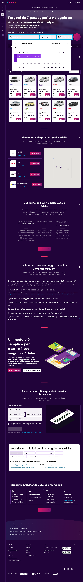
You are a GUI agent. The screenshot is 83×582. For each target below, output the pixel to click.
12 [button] (35, 56)
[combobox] (16, 32)
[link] (35, 153)
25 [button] (31, 64)
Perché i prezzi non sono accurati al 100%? (22, 534)
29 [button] (19, 67)
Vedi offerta (18, 94)
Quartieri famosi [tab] (29, 453)
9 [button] (23, 56)
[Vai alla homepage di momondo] (11, 2)
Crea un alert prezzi (68, 500)
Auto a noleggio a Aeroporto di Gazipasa (55, 465)
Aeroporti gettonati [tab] (16, 453)
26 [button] (35, 64)
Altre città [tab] (59, 453)
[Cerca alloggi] (3, 11)
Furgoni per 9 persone (23, 294)
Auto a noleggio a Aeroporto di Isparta (55, 467)
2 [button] (23, 52)
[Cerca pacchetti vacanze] (3, 17)
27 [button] (39, 64)
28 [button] (15, 67)
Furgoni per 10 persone (37, 294)
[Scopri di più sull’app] (3, 25)
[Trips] (3, 30)
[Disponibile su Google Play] (66, 548)
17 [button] (27, 60)
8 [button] (19, 56)
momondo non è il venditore (18, 528)
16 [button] (23, 60)
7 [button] (15, 56)
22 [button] (19, 64)
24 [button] (27, 64)
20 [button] (39, 60)
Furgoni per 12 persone (52, 294)
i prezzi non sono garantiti (42, 523)
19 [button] (35, 60)
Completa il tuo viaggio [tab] (35, 456)
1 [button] (19, 52)
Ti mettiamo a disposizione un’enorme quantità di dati (25, 531)
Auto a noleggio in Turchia (22, 11)
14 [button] (15, 60)
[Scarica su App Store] (66, 552)
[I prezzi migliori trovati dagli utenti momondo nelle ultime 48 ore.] (80, 57)
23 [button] (23, 64)
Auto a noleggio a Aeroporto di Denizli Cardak (22, 467)
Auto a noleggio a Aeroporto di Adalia (20, 465)
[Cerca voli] (3, 7)
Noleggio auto (11, 11)
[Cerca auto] (3, 14)
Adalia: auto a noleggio (35, 11)
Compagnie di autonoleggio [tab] (45, 453)
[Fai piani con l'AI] (3, 21)
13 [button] (38, 56)
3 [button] (27, 52)
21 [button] (15, 64)
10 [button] (27, 56)
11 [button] (31, 56)
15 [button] (19, 60)
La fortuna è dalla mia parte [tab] (52, 456)
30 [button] (23, 67)
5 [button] (44, 56)
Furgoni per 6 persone (66, 292)
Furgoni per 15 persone (67, 294)
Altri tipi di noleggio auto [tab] (18, 456)
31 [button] (63, 67)
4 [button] (67, 52)
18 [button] (31, 60)
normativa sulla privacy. (36, 432)
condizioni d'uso (26, 432)
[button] (3, 2)
